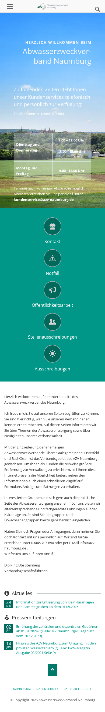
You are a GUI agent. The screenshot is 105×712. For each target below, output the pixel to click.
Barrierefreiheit (78, 689)
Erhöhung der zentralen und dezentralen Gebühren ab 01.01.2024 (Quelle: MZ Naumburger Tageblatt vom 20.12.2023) (57, 631)
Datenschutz (47, 689)
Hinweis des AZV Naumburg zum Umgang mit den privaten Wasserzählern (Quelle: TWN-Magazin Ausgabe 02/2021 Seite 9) (56, 648)
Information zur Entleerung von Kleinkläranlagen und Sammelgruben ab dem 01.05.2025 (55, 604)
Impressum (22, 689)
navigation (10, 6)
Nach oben (52, 670)
